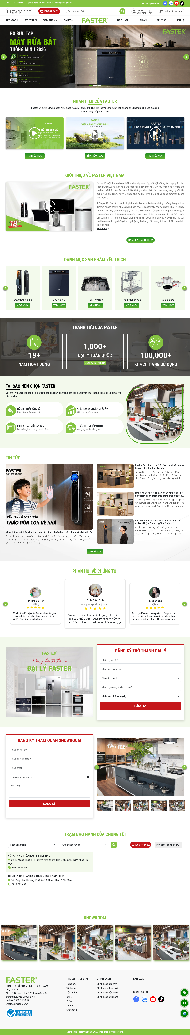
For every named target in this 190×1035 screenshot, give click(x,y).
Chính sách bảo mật (107, 984)
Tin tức (161, 20)
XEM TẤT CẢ (95, 551)
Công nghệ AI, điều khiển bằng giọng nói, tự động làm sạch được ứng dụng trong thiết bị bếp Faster (159, 496)
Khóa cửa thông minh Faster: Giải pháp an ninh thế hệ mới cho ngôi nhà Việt (157, 522)
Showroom (71, 1009)
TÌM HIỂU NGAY (34, 155)
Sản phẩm (49, 20)
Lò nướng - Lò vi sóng (160, 300)
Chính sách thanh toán (108, 988)
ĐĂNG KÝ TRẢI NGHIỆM (140, 240)
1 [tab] (91, 85)
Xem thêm (102, 228)
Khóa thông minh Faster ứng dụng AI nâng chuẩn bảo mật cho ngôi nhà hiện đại (49, 532)
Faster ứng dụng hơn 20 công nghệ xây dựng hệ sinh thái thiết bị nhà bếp (159, 466)
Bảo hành (123, 20)
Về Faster (31, 20)
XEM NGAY (14, 305)
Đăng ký (140, 706)
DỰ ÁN (143, 20)
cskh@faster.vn (151, 3)
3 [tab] (99, 85)
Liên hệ (180, 20)
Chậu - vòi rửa (14, 300)
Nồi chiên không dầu (124, 300)
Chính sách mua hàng (107, 996)
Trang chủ (12, 20)
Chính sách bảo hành (107, 992)
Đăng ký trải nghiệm (95, 362)
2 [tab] (95, 85)
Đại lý (67, 20)
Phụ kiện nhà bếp (51, 300)
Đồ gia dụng (87, 300)
